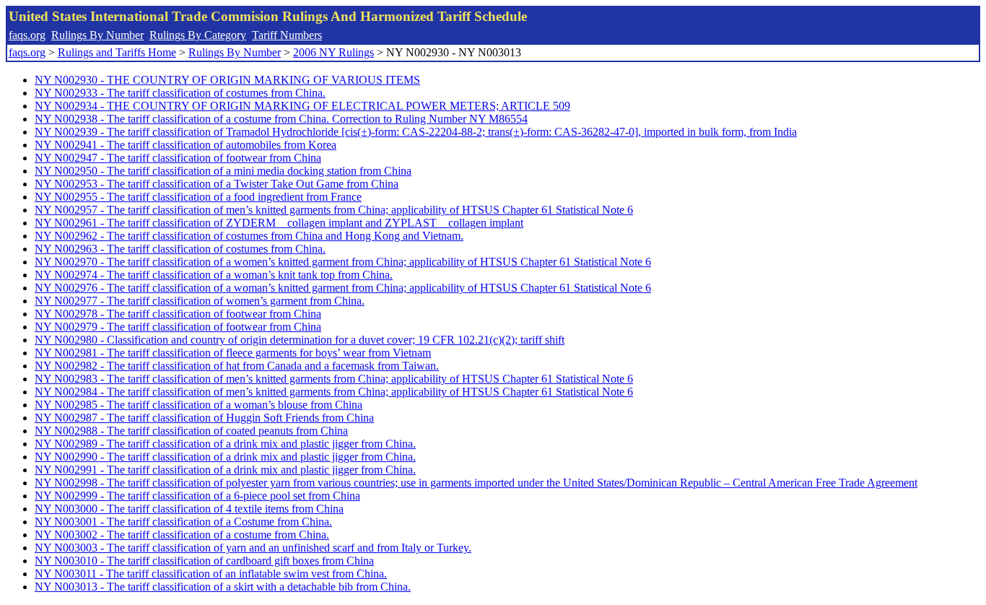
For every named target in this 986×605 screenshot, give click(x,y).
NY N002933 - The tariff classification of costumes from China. (180, 93)
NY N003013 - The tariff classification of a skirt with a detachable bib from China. (223, 586)
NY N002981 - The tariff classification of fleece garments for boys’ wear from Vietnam (233, 353)
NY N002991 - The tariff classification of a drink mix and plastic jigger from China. (225, 469)
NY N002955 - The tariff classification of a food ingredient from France (198, 197)
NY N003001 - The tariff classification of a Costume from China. (183, 521)
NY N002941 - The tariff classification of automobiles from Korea (185, 145)
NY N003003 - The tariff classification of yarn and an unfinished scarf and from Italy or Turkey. (253, 547)
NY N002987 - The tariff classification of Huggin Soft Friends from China (204, 418)
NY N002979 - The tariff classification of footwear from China (178, 327)
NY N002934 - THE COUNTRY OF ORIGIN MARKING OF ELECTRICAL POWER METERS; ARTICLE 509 (302, 106)
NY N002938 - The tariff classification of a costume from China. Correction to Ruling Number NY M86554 (281, 119)
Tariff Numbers (287, 35)
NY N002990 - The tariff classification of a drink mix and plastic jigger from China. (225, 457)
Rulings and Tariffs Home (117, 52)
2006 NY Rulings (333, 52)
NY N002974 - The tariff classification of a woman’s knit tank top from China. (214, 275)
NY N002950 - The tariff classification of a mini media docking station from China (223, 171)
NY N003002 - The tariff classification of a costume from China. (182, 534)
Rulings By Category (197, 35)
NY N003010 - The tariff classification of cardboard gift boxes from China (204, 560)
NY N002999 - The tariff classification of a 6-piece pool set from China (197, 495)
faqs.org (27, 35)
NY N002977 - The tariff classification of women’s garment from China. (200, 301)
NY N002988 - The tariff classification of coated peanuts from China (191, 431)
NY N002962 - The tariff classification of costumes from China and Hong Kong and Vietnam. (249, 236)
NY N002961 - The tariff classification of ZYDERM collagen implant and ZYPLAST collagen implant (279, 223)
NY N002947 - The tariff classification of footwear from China (178, 158)
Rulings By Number (97, 35)
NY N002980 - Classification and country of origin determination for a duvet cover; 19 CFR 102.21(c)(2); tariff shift (299, 340)
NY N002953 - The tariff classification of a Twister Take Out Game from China (216, 184)
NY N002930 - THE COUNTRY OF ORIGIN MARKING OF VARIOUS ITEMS (227, 80)
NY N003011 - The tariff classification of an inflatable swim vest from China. (211, 573)
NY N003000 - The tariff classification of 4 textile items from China (189, 508)
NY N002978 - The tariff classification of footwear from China (178, 314)
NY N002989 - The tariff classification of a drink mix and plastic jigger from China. (225, 444)
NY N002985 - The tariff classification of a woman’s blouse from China (198, 405)
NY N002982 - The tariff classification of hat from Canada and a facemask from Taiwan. (237, 366)
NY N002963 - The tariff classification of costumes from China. (180, 249)
